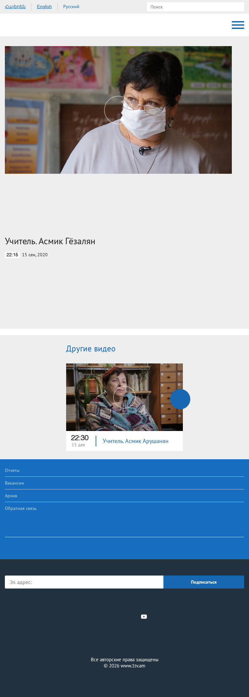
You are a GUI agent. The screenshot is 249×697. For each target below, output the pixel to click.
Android (142, 602)
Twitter (111, 616)
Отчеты (12, 470)
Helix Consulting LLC (124, 681)
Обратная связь (21, 508)
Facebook (102, 616)
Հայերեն (15, 6)
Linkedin (122, 616)
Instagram (133, 616)
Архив (11, 496)
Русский (71, 6)
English (44, 6)
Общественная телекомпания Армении (32, 25)
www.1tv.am (133, 666)
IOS (106, 602)
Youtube (144, 616)
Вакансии (14, 483)
